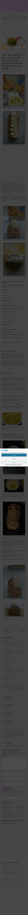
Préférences (14, 462)
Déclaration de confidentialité (17, 464)
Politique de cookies (8, 464)
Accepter (14, 455)
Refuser (14, 458)
